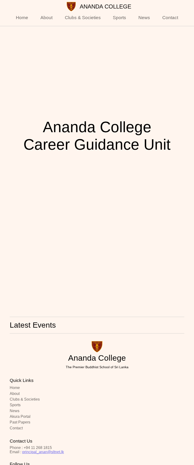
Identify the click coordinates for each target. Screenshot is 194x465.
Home (22, 17)
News (144, 17)
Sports (119, 17)
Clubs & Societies (83, 17)
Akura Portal (20, 416)
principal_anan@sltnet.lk (43, 452)
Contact (170, 17)
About (46, 17)
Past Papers (20, 422)
